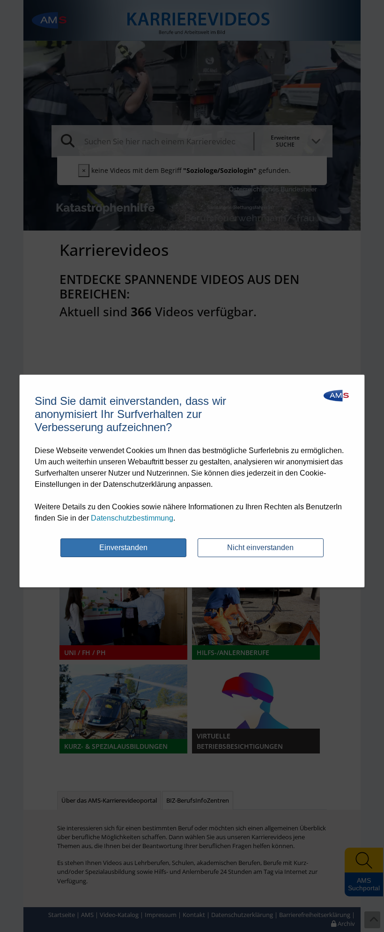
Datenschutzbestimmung (132, 518)
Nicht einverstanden (260, 548)
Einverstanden (123, 548)
